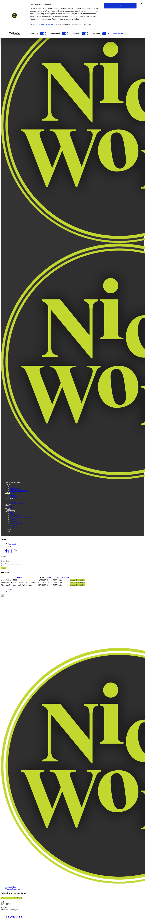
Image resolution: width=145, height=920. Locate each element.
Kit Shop (13, 495)
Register (8, 529)
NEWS (8, 505)
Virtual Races (15, 489)
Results (12, 501)
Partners (13, 519)
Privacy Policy (10, 887)
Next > (7, 591)
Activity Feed (12, 550)
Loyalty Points (15, 515)
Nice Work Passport (12, 483)
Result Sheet (80, 580)
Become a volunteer (17, 523)
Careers (12, 525)
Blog (11, 507)
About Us (13, 513)
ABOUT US (10, 511)
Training (8, 509)
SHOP (7, 493)
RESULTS (9, 499)
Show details (118, 34)
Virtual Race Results (17, 503)
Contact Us (14, 527)
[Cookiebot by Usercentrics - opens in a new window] (15, 33)
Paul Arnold (12, 544)
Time (57, 578)
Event (19, 578)
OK (120, 6)
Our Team (13, 521)
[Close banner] (141, 3)
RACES (8, 485)
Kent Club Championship (19, 491)
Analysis (73, 580)
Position (49, 578)
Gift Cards (13, 497)
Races (12, 487)
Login (7, 531)
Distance (65, 578)
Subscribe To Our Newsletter (11, 898)
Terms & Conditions (12, 889)
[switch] (65, 33)
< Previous (9, 589)
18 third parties (47, 24)
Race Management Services (20, 517)
